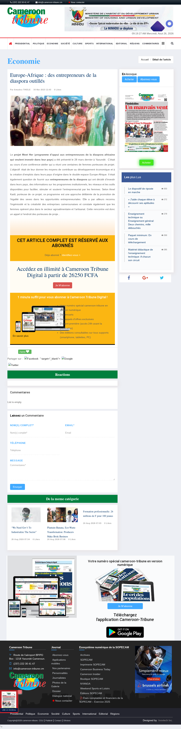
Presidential (22, 44)
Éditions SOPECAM (91, 693)
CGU (41, 720)
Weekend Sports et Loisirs (95, 688)
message (16, 460)
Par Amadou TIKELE (20, 90)
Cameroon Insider (90, 674)
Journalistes (59, 677)
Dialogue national (62, 695)
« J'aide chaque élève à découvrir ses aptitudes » (141, 203)
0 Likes (57, 90)
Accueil (145, 59)
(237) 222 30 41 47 (20, 2)
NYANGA (85, 683)
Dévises (67, 720)
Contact (58, 720)
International (104, 44)
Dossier (56, 691)
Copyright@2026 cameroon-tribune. (22, 720)
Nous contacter (77, 2)
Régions (135, 44)
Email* (69, 425)
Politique (38, 44)
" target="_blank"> (50, 358)
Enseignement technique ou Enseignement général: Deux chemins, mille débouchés (141, 220)
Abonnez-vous (148, 79)
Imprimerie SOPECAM (92, 664)
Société (65, 44)
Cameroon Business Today (95, 669)
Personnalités (60, 673)
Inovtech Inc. (165, 720)
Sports (89, 44)
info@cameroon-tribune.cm (49, 2)
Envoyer (17, 486)
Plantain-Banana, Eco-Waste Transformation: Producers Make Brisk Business (61, 532)
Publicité (48, 720)
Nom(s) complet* (22, 425)
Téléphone (18, 443)
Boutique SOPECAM (91, 678)
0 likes (36, 539)
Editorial (121, 44)
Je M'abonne (62, 285)
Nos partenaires (61, 668)
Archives (85, 655)
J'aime (22, 352)
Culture (78, 44)
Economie (52, 44)
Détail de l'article (162, 59)
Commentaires (150, 44)
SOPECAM (86, 659)
